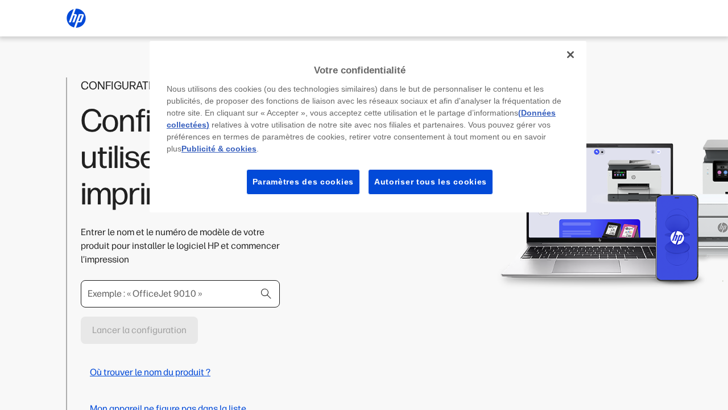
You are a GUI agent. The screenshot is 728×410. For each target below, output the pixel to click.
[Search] (266, 294)
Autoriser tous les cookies (430, 181)
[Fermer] (570, 54)
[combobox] (180, 294)
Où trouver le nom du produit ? (150, 372)
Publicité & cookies (219, 148)
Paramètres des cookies (303, 181)
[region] (368, 126)
